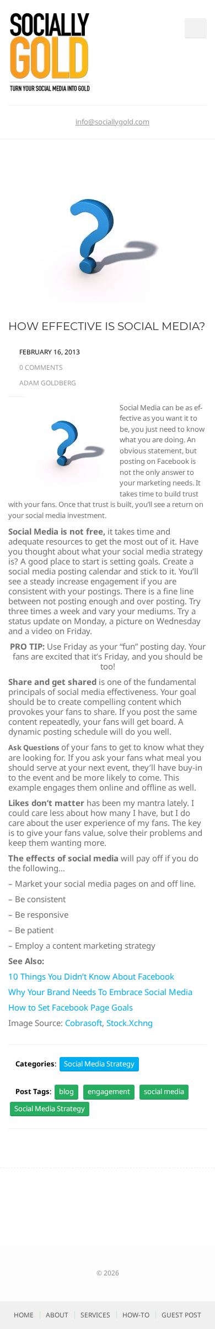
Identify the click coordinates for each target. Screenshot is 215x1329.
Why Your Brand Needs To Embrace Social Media (100, 991)
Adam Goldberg (47, 383)
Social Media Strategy (99, 1064)
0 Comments (41, 367)
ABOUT (57, 1315)
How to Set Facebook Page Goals (70, 1007)
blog (66, 1091)
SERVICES (95, 1315)
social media (164, 1091)
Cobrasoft (83, 1022)
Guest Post (181, 1315)
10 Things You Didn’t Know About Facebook (91, 976)
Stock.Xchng (129, 1022)
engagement (109, 1091)
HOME (24, 1315)
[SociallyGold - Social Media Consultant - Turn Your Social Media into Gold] (49, 51)
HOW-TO (135, 1315)
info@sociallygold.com (112, 122)
